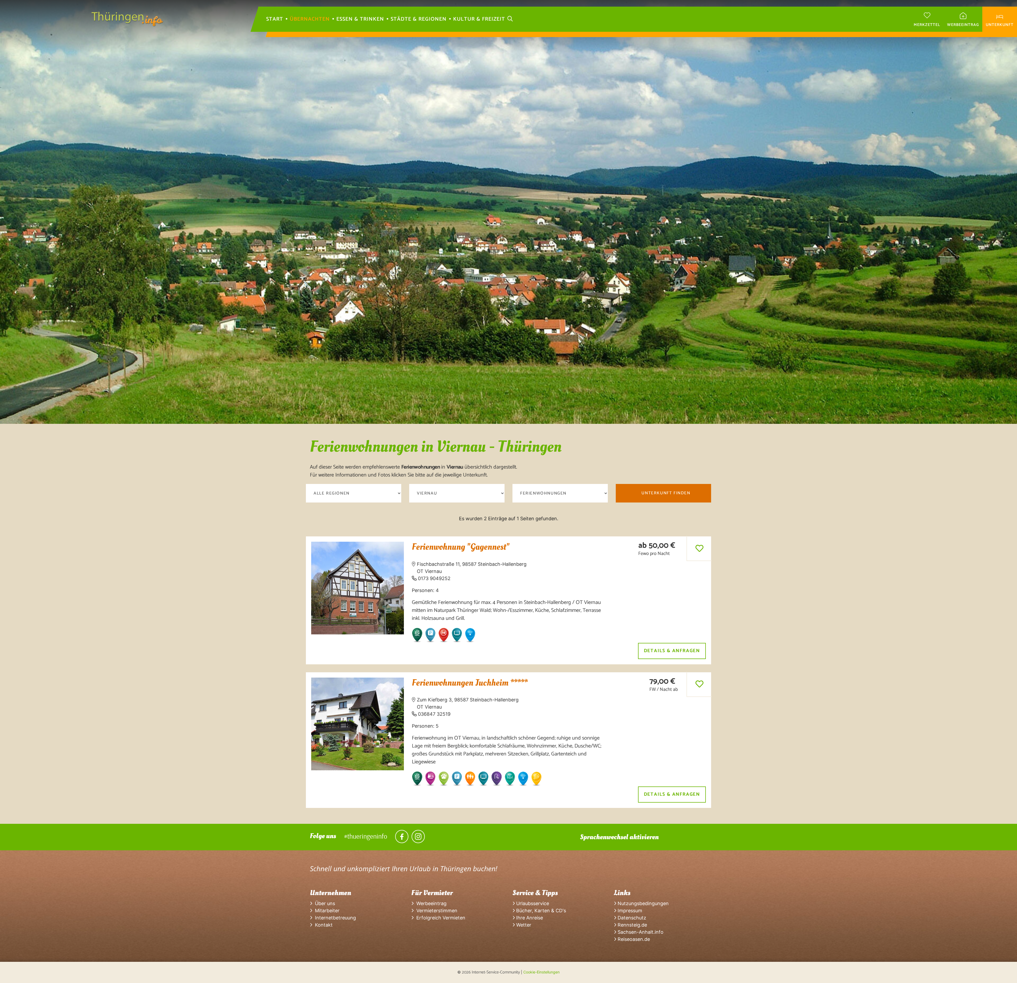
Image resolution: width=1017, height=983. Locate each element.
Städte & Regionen (419, 19)
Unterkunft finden (665, 493)
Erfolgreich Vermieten (439, 917)
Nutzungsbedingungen (642, 903)
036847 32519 (434, 714)
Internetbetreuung (334, 917)
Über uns (323, 903)
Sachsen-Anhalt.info (639, 932)
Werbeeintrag (430, 903)
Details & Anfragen (672, 651)
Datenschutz (631, 917)
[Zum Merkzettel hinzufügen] (699, 548)
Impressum (629, 910)
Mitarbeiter (326, 910)
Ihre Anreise (529, 917)
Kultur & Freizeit (479, 19)
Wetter (523, 925)
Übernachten (310, 19)
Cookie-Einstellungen (541, 972)
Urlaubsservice (532, 903)
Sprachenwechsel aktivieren (619, 837)
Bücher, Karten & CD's (540, 910)
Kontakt (322, 925)
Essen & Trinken (360, 19)
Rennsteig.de (631, 925)
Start (274, 19)
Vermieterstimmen (435, 910)
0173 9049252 (434, 578)
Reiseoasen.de (633, 939)
